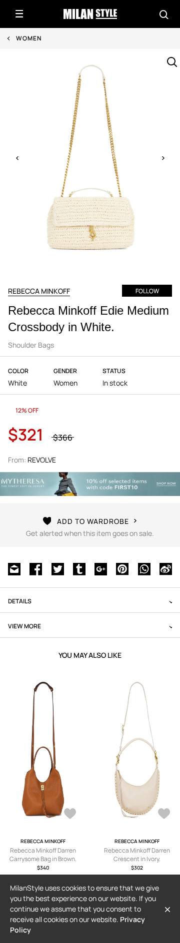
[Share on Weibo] (166, 568)
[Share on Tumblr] (79, 568)
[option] (90, 158)
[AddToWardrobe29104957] (70, 814)
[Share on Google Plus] (100, 568)
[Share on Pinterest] (122, 568)
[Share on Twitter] (58, 568)
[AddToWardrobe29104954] (164, 814)
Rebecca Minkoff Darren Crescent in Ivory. (137, 854)
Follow (147, 291)
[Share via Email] (14, 568)
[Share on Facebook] (36, 568)
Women (29, 38)
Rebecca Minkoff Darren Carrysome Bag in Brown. (43, 854)
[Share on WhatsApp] (144, 568)
